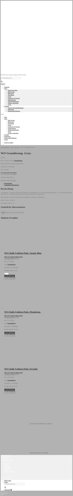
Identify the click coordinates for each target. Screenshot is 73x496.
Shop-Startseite (5, 147)
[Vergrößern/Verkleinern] (1, 493)
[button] (9, 172)
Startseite (6, 87)
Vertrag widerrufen (13, 103)
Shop (5, 88)
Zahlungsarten (12, 100)
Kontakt (6, 106)
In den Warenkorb (9, 275)
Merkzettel (11, 93)
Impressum (11, 109)
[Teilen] (5, 493)
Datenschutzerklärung (14, 111)
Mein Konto (11, 92)
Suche (2, 78)
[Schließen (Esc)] (6, 493)
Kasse (9, 96)
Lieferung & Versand (14, 98)
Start (5, 117)
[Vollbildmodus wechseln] (3, 493)
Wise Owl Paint (15, 147)
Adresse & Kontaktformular (16, 108)
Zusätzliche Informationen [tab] (11, 185)
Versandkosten (18, 160)
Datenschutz (7, 468)
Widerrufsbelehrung (13, 101)
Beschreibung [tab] (8, 183)
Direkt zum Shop (12, 90)
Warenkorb (11, 95)
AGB (9, 104)
